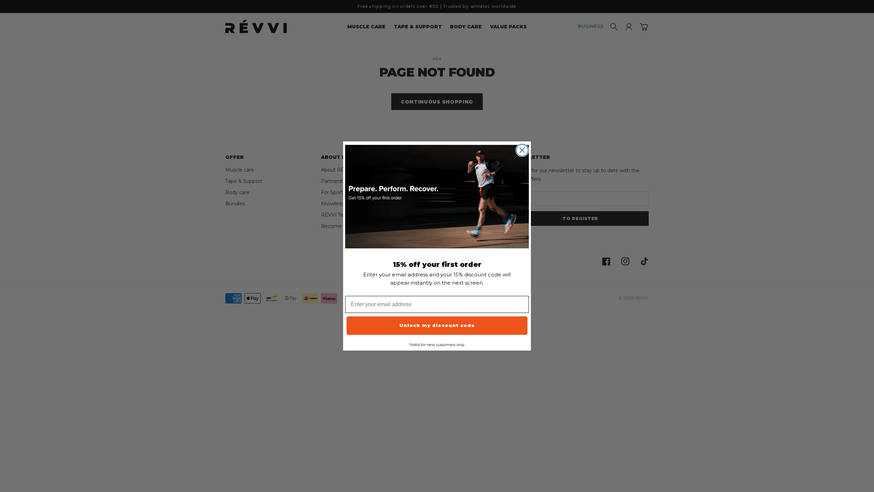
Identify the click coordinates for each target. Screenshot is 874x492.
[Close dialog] (522, 150)
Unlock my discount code (437, 325)
